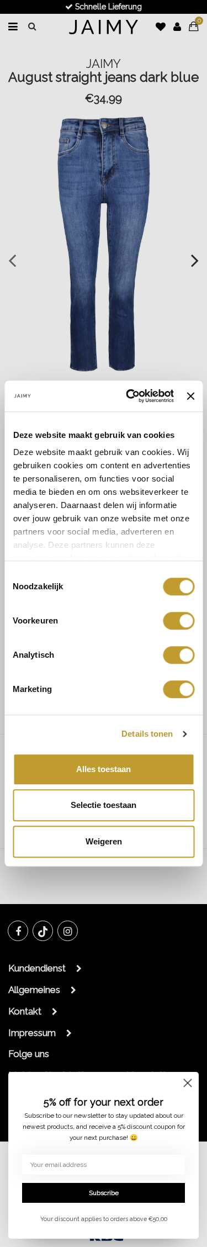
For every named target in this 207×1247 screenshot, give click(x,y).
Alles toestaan (103, 769)
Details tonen (147, 733)
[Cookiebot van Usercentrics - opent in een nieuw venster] (130, 396)
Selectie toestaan (103, 805)
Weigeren (104, 841)
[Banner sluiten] (190, 396)
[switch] (178, 621)
